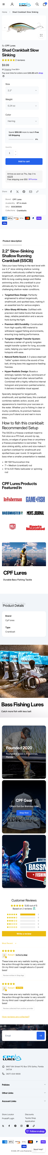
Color (8, 114)
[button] (4, 4)
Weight (8, 99)
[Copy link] (37, 191)
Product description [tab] (12, 241)
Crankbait (10, 631)
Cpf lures (9, 620)
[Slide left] (5, 27)
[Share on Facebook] (11, 191)
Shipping (7, 69)
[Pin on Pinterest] (24, 191)
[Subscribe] (41, 1036)
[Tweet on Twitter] (17, 191)
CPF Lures (8, 45)
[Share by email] (30, 191)
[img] (8, 950)
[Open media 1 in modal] (24, 27)
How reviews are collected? (15, 1016)
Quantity (8, 147)
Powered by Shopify (30, 1151)
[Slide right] (43, 27)
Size (7, 84)
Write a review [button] (24, 933)
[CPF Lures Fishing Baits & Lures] (11, 1060)
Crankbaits (22, 210)
